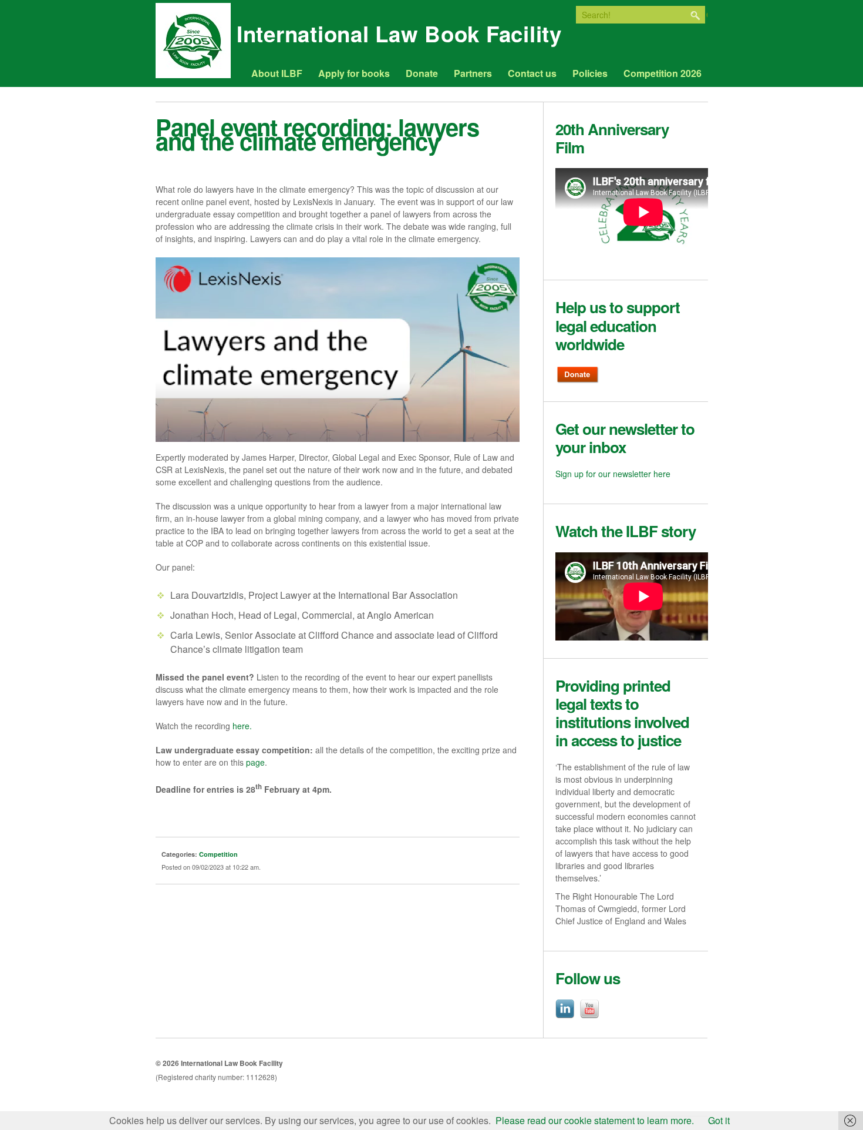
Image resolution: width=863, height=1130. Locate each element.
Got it (719, 1120)
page (255, 762)
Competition (218, 854)
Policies (590, 73)
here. (242, 726)
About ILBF (276, 73)
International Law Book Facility (399, 37)
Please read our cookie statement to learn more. (594, 1120)
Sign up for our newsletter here (612, 474)
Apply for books (354, 73)
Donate (422, 73)
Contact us (532, 73)
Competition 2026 (662, 73)
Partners (473, 73)
